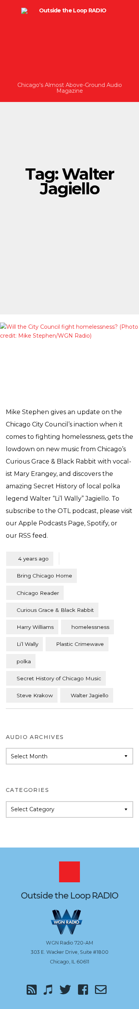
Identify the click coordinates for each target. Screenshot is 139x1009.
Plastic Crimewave (80, 644)
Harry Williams (35, 627)
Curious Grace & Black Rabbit (55, 610)
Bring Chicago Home (44, 575)
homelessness (90, 627)
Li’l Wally (27, 644)
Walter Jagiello (89, 695)
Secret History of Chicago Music (59, 678)
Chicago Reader (38, 593)
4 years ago (30, 558)
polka (24, 661)
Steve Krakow (35, 695)
